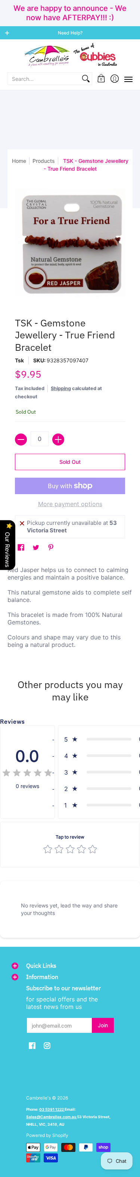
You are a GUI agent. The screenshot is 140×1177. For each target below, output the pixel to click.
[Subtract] (21, 439)
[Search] (86, 79)
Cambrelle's (38, 1098)
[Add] (58, 439)
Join (103, 1025)
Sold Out (70, 462)
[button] (101, 78)
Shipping (61, 388)
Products (43, 161)
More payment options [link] (70, 504)
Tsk (19, 360)
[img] (27, 774)
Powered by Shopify (47, 1135)
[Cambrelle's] (70, 55)
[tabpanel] (70, 609)
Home (19, 161)
